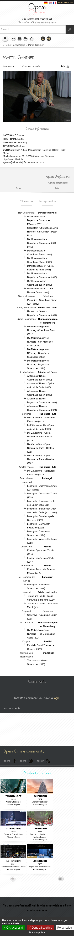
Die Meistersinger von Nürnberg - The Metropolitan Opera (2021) (41, 633)
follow (40, 760)
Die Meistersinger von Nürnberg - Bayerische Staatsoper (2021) (38, 364)
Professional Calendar (30, 66)
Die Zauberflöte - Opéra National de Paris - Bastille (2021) (40, 447)
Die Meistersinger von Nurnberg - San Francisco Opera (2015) (40, 341)
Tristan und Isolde (47, 592)
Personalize (64, 927)
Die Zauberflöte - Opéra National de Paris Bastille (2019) (39, 436)
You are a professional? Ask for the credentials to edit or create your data (37, 907)
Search (31, 38)
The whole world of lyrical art (37, 19)
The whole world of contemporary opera (37, 22)
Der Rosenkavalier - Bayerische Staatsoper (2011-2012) (42, 242)
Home (8, 44)
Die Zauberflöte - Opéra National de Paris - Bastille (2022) (40, 459)
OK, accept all (14, 927)
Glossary (25, 38)
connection (63, 2)
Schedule (19, 38)
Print (63, 66)
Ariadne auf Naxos (47, 372)
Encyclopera (19, 44)
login (57, 698)
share (7, 760)
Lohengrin (47, 478)
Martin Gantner (36, 44)
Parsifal (48, 641)
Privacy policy (37, 932)
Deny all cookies (41, 927)
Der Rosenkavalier (47, 212)
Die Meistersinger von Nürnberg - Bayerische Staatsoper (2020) (38, 353)
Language (13, 38)
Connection (43, 38)
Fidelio (47, 546)
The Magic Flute (47, 413)
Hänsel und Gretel (47, 307)
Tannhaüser (47, 652)
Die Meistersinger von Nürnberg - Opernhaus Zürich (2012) (41, 330)
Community (48, 38)
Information (8, 66)
